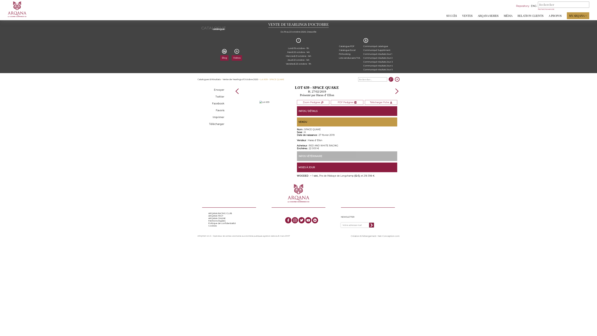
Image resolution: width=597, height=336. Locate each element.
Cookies (212, 225)
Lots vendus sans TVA (349, 58)
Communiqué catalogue (375, 46)
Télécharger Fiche (379, 102)
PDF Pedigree (345, 102)
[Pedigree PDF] (264, 102)
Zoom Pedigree (311, 102)
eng (534, 6)
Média (508, 16)
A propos (555, 16)
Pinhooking (344, 54)
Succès (451, 16)
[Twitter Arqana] (301, 220)
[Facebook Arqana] (288, 220)
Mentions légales (216, 220)
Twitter (219, 96)
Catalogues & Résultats (209, 79)
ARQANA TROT (215, 216)
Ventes (467, 16)
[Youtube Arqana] (308, 220)
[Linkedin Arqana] (315, 220)
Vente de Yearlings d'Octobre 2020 (240, 79)
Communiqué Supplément (376, 50)
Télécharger (216, 124)
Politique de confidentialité (222, 223)
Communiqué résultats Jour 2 (378, 58)
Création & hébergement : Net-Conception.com (375, 236)
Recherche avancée (546, 9)
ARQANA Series (488, 16)
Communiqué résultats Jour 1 (377, 54)
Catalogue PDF (346, 46)
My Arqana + (578, 16)
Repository (522, 6)
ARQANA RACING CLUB (220, 213)
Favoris (220, 110)
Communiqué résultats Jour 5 (378, 69)
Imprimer (218, 117)
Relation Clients (531, 16)
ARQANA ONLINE (217, 218)
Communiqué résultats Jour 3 (378, 62)
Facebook (218, 103)
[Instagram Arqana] (295, 220)
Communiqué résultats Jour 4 (378, 65)
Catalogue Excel (347, 50)
